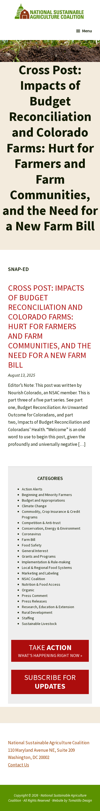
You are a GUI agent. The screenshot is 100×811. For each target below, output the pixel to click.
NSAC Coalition (33, 578)
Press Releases (34, 601)
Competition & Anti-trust (41, 522)
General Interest (35, 550)
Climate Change (34, 505)
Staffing (28, 618)
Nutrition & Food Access (41, 584)
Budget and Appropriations (43, 500)
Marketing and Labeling (40, 573)
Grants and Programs (39, 556)
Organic (28, 590)
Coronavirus (31, 534)
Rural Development (37, 612)
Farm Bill (28, 539)
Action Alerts (32, 489)
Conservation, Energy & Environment (51, 528)
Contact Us (18, 765)
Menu (87, 30)
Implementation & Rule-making (46, 562)
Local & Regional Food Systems (47, 567)
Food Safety (32, 545)
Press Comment (34, 595)
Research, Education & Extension (48, 606)
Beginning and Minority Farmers (47, 494)
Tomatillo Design (80, 800)
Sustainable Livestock (39, 623)
